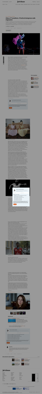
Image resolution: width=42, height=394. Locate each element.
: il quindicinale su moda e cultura (18, 198)
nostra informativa (22, 201)
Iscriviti (15, 204)
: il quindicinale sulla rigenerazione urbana (19, 197)
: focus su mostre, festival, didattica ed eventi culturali (20, 195)
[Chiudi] (28, 188)
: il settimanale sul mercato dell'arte (18, 196)
